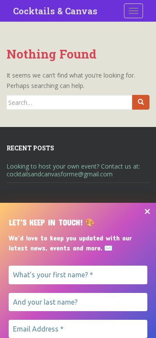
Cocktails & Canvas (55, 10)
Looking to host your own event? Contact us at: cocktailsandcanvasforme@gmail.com (73, 170)
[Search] (141, 102)
